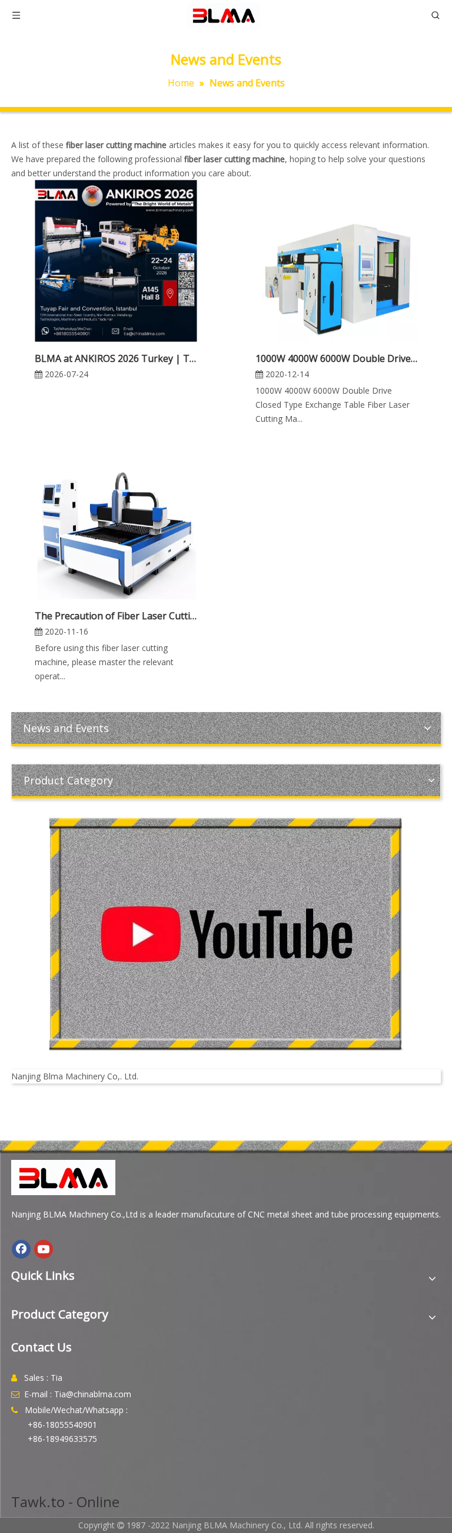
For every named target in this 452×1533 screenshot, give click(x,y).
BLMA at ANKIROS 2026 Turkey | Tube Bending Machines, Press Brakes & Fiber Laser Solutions (116, 358)
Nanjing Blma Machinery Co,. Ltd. (74, 1076)
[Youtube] (43, 1249)
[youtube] (226, 934)
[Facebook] (21, 1249)
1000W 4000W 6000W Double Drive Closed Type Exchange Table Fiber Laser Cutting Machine (336, 358)
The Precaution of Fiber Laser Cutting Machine (116, 615)
